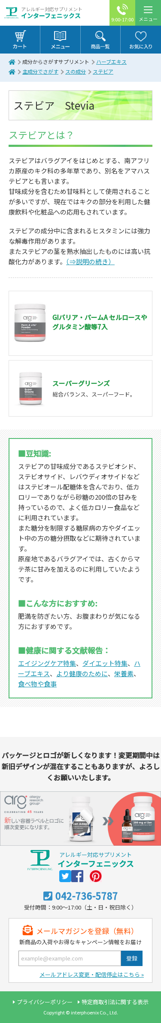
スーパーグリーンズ (81, 383)
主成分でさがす (40, 71)
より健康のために (82, 673)
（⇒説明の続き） (90, 261)
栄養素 (124, 673)
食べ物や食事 (37, 683)
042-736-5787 (86, 895)
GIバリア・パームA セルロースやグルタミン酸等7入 (99, 322)
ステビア (103, 71)
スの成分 (75, 71)
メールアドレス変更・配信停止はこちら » (91, 974)
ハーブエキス (111, 61)
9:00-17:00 (122, 19)
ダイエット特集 (105, 663)
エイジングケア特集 (47, 663)
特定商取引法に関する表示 (115, 1002)
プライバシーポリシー (45, 1002)
